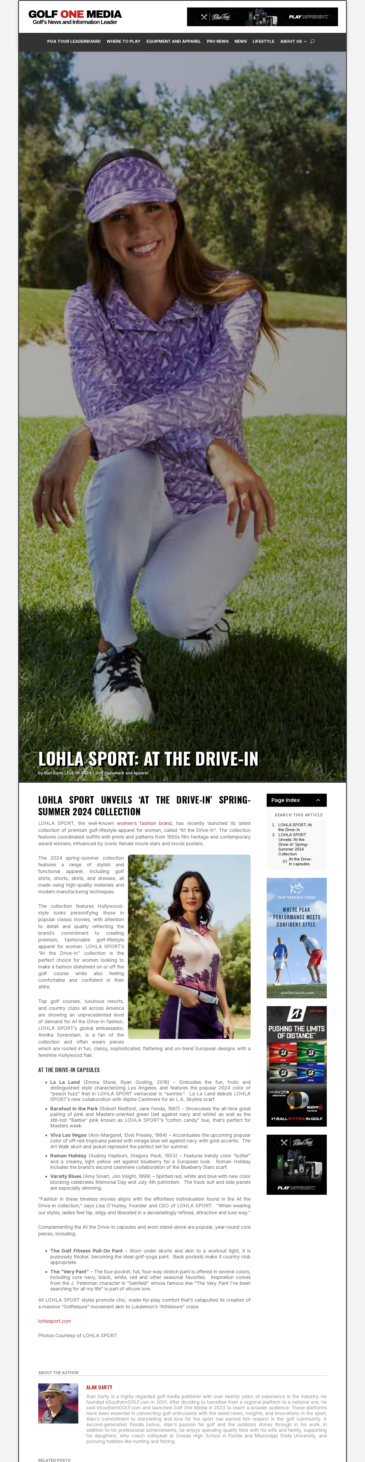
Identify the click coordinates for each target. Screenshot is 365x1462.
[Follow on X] (297, 120)
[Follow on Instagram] (275, 120)
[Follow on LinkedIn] (286, 120)
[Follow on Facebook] (265, 120)
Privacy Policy (333, 59)
